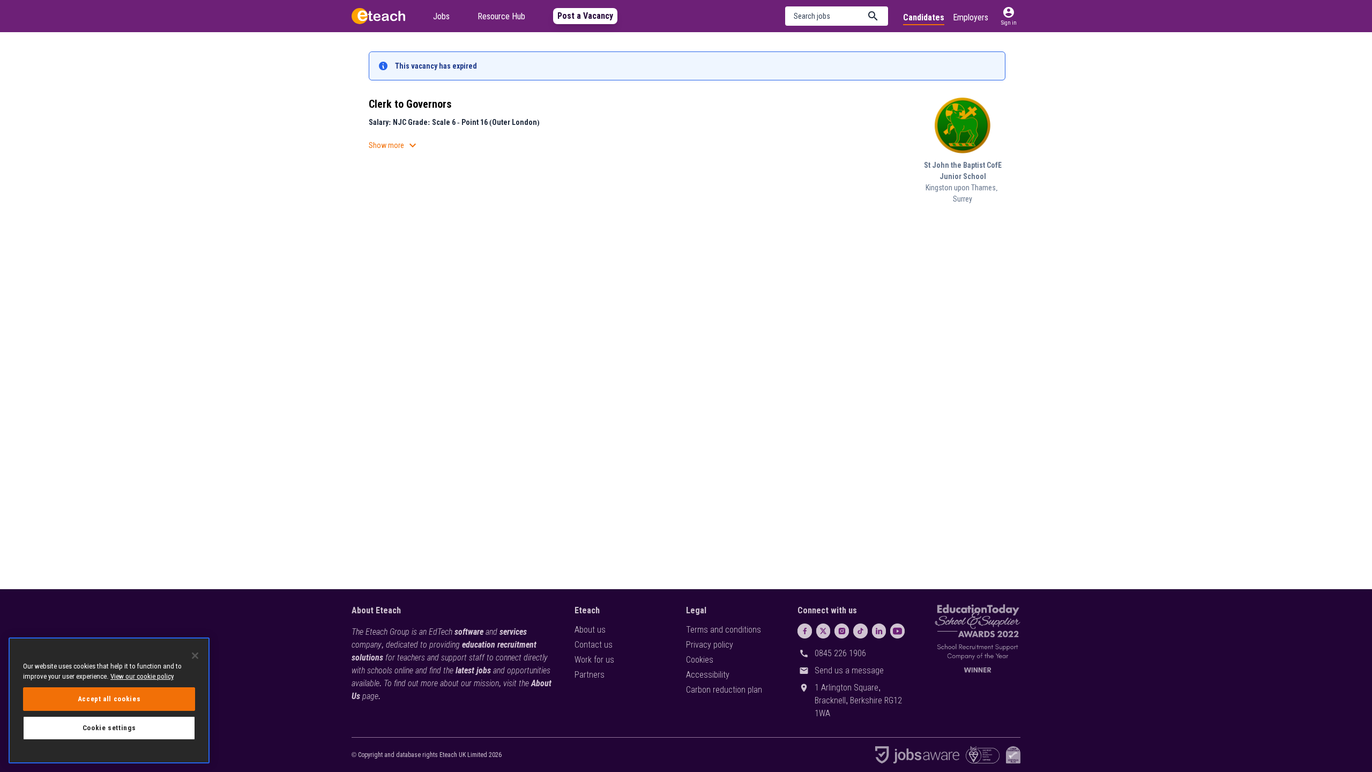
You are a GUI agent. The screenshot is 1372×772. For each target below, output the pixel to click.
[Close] (195, 655)
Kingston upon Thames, (963, 187)
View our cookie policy (142, 676)
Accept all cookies (109, 699)
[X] (823, 631)
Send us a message (849, 670)
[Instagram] (841, 631)
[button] (836, 16)
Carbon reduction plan (724, 690)
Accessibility (707, 675)
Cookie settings (109, 728)
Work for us (594, 660)
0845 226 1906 (840, 653)
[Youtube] (897, 631)
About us (590, 630)
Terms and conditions (723, 630)
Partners (590, 675)
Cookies (699, 660)
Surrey (962, 199)
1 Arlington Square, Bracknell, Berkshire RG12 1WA (858, 700)
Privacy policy (709, 645)
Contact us (594, 645)
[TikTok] (860, 631)
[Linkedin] (879, 631)
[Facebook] (804, 631)
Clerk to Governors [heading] (410, 104)
